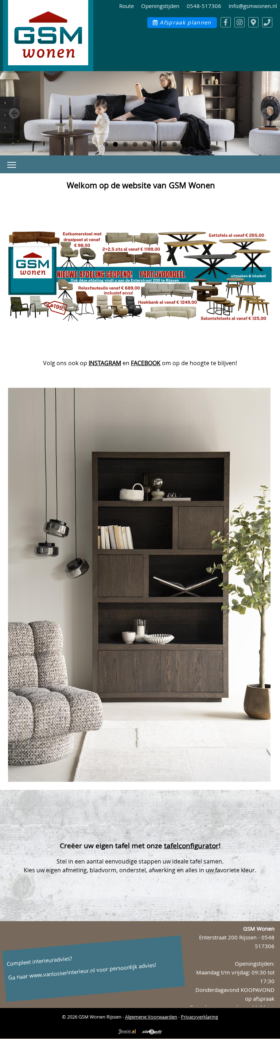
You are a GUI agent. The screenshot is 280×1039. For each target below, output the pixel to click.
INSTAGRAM (105, 363)
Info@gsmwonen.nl (253, 6)
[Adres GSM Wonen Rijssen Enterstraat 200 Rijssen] (253, 22)
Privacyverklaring (199, 1016)
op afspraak (260, 998)
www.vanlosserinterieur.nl (62, 973)
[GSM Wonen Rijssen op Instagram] (239, 22)
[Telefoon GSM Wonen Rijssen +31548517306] (267, 22)
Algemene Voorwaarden (151, 1016)
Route (126, 6)
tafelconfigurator (191, 845)
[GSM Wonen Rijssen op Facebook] (226, 22)
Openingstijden (160, 6)
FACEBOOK (145, 363)
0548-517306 (204, 6)
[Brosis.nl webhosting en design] (126, 1035)
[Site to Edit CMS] (152, 1035)
